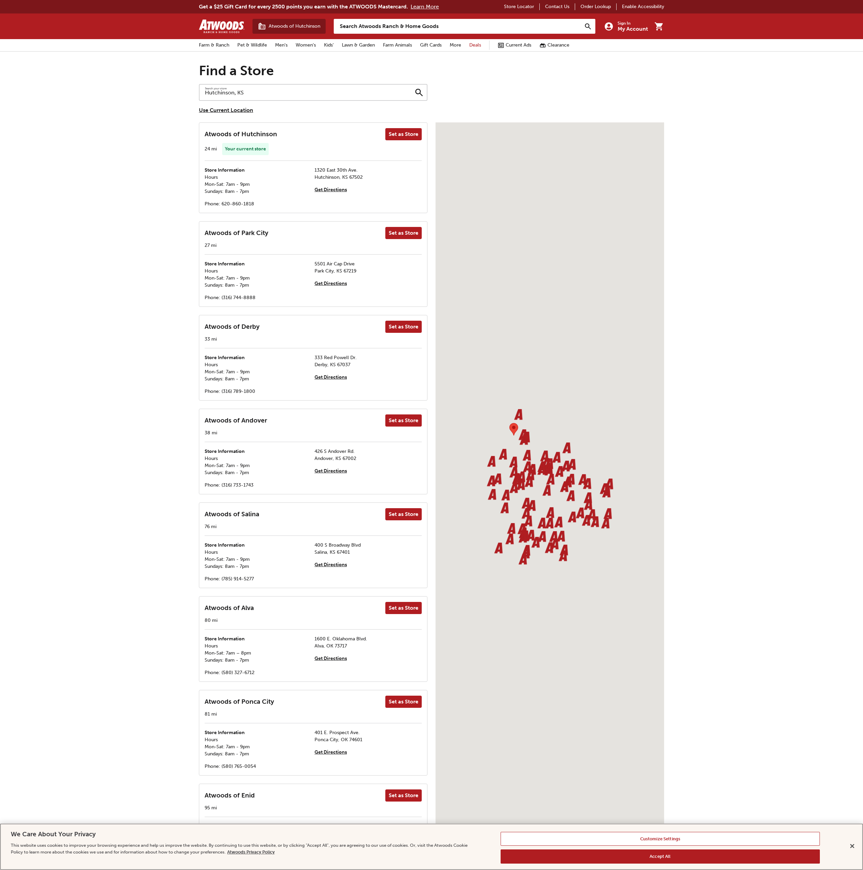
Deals (475, 45)
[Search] (588, 26)
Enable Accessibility (643, 6)
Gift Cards (431, 45)
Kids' (329, 45)
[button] (513, 462)
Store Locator (519, 6)
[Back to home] (221, 26)
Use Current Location (226, 110)
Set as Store (403, 134)
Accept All (660, 856)
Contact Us (557, 6)
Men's (281, 45)
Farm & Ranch (214, 45)
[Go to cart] (658, 26)
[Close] (852, 846)
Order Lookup (596, 6)
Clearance (558, 45)
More (455, 45)
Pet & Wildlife (252, 45)
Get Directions (331, 190)
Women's (306, 45)
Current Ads (518, 45)
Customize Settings (660, 838)
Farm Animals (397, 45)
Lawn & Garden (358, 45)
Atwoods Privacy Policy (251, 851)
